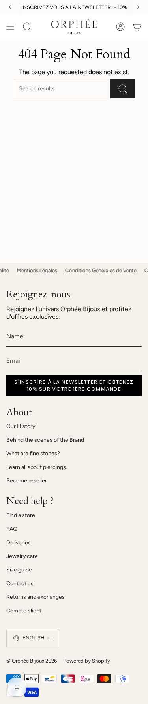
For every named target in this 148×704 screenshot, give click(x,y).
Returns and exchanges (35, 597)
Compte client (23, 610)
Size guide (19, 569)
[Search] (122, 88)
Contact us (20, 583)
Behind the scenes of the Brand (45, 440)
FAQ (11, 529)
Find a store (20, 515)
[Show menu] (10, 26)
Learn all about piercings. (36, 467)
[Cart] (137, 26)
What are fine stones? (33, 453)
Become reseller (26, 480)
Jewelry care (22, 556)
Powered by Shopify (86, 660)
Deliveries (18, 542)
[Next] (138, 7)
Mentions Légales (34, 270)
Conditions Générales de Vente (98, 270)
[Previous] (9, 7)
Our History (20, 426)
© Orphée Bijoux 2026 (31, 660)
